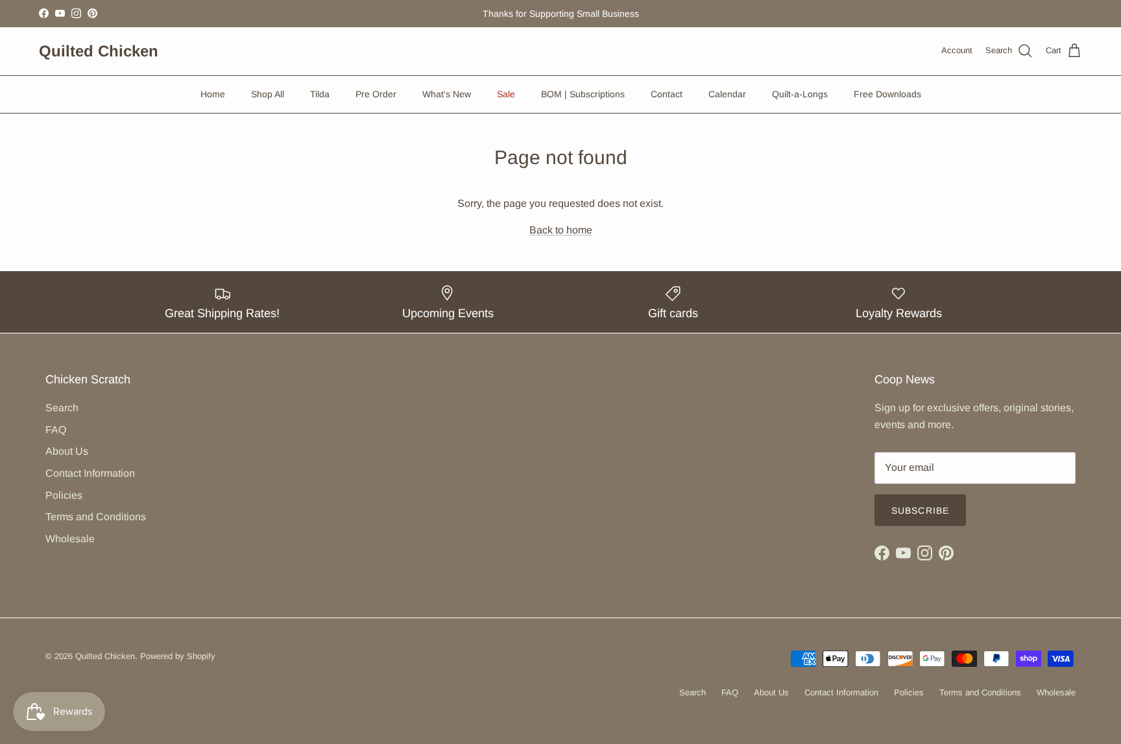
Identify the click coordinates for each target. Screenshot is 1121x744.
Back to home (560, 229)
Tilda (320, 94)
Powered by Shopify (177, 656)
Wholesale (70, 538)
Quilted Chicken (105, 656)
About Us (66, 451)
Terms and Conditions (95, 516)
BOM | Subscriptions (583, 94)
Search (61, 407)
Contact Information (90, 473)
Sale (506, 94)
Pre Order (376, 94)
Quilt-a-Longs (800, 94)
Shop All (267, 94)
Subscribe (920, 510)
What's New (446, 94)
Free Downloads (887, 94)
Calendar (727, 94)
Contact (666, 94)
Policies (63, 495)
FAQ (55, 429)
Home (212, 94)
